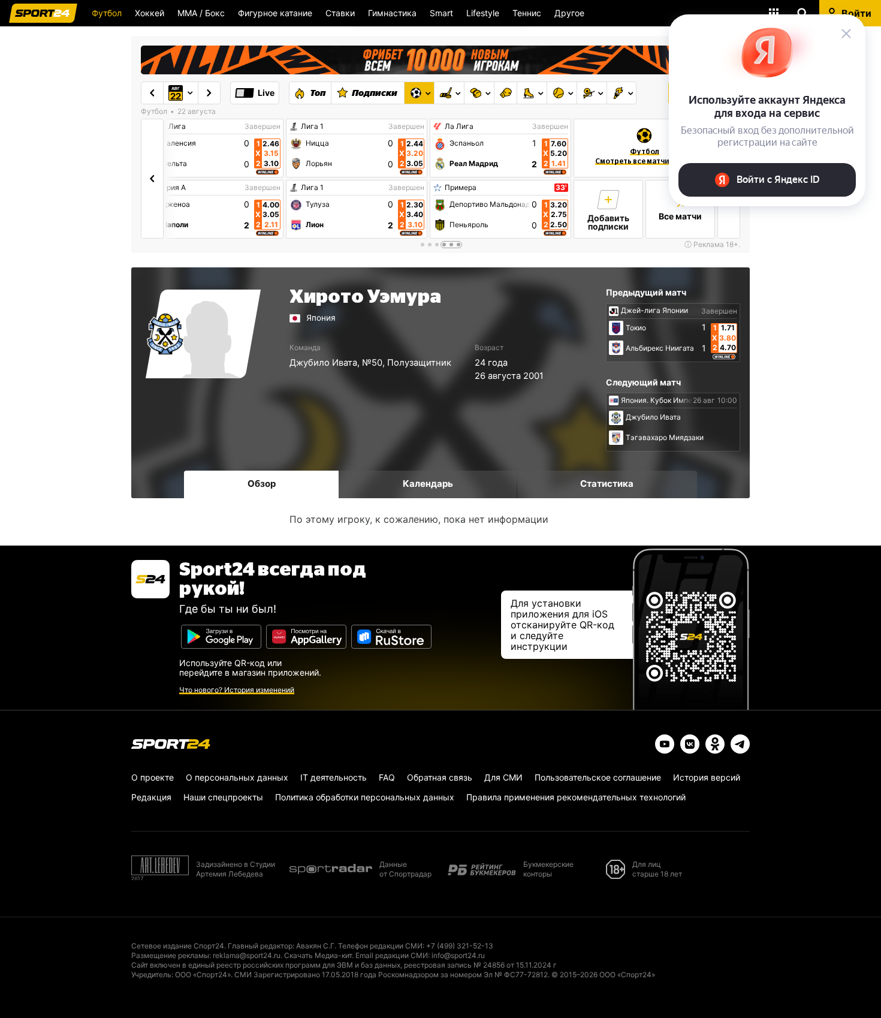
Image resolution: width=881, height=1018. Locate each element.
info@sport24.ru (458, 955)
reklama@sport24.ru (246, 955)
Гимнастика (392, 13)
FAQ (387, 777)
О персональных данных (237, 777)
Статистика (606, 483)
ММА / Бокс (201, 13)
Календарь (428, 483)
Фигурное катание (275, 13)
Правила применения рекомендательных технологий (576, 797)
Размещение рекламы (170, 955)
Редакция (151, 797)
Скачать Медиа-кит (318, 955)
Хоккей (149, 13)
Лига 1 (312, 126)
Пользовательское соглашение (598, 777)
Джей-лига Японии (654, 310)
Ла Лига (171, 126)
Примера (460, 187)
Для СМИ (503, 777)
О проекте (152, 777)
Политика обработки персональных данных (364, 797)
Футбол (107, 13)
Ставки (340, 13)
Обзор (262, 483)
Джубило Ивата (323, 362)
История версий (706, 777)
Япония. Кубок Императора (668, 400)
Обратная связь (439, 777)
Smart (441, 13)
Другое (569, 13)
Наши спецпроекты (223, 797)
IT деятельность (333, 777)
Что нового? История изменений (236, 689)
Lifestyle (482, 13)
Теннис (526, 13)
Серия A (171, 187)
